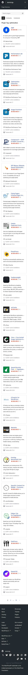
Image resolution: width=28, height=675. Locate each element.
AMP (12, 28)
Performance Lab (16, 54)
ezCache (14, 307)
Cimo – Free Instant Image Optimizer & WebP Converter (17, 338)
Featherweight (16, 277)
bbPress (5, 641)
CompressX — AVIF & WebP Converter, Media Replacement (17, 140)
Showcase (18, 609)
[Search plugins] (22, 13)
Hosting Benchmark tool (16, 458)
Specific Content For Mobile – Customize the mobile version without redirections (17, 486)
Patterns (17, 617)
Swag (17, 631)
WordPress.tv (6, 631)
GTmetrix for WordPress (15, 398)
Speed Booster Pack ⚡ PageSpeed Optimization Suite (17, 368)
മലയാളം (7, 651)
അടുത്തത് (20, 600)
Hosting (4, 614)
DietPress (14, 541)
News (3, 611)
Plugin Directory (6, 7)
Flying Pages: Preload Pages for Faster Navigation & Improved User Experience (17, 194)
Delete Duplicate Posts (16, 224)
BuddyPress (6, 644)
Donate (18, 628)
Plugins (17, 614)
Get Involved (18, 622)
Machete (14, 427)
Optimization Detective (15, 82)
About (3, 609)
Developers (5, 628)
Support (4, 625)
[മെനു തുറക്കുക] (25, 2)
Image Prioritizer (16, 109)
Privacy (4, 617)
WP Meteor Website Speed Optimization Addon (17, 166)
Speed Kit (14, 571)
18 (16, 600)
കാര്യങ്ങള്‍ (18, 625)
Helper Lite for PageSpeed (16, 514)
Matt (4, 638)
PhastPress (15, 251)
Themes (17, 611)
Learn (3, 622)
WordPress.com (7, 636)
